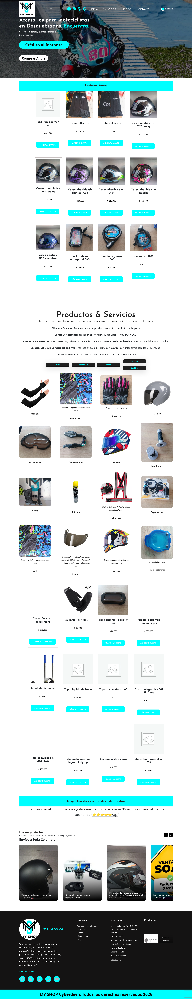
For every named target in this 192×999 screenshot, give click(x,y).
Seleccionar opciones (42, 486)
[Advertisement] (96, 35)
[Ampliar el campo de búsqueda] (51, 9)
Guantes (135, 361)
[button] (171, 678)
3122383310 (169, 9)
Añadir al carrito (48, 145)
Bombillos (134, 368)
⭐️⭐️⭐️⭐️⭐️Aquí (105, 325)
